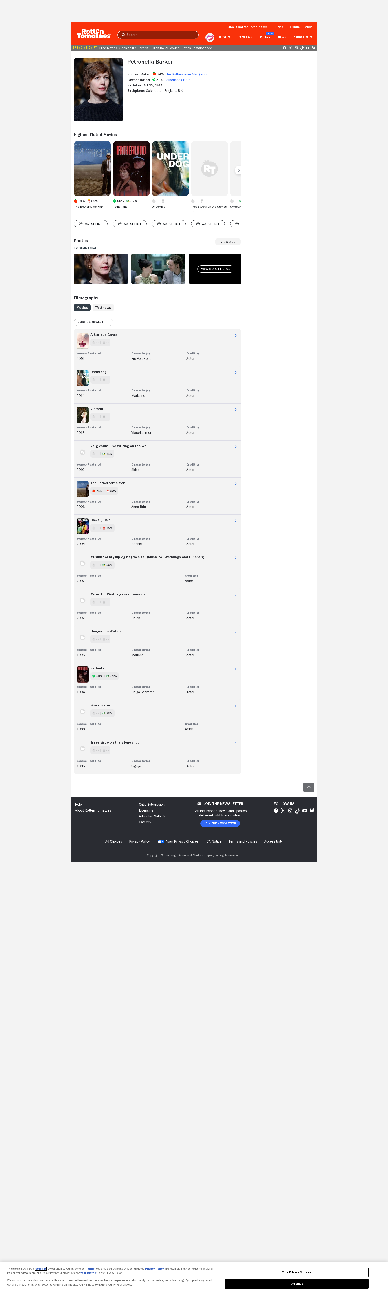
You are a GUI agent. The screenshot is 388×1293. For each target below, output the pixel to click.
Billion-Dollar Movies (165, 47)
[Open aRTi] (210, 37)
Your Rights (88, 1272)
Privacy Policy (154, 1268)
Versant (40, 1268)
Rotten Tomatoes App (197, 47)
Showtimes (303, 37)
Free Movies (108, 47)
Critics (278, 27)
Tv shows (245, 37)
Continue (296, 1283)
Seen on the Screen (133, 47)
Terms (90, 1268)
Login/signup (301, 27)
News (282, 37)
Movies (224, 37)
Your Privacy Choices (182, 841)
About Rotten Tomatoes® (247, 27)
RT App (265, 37)
